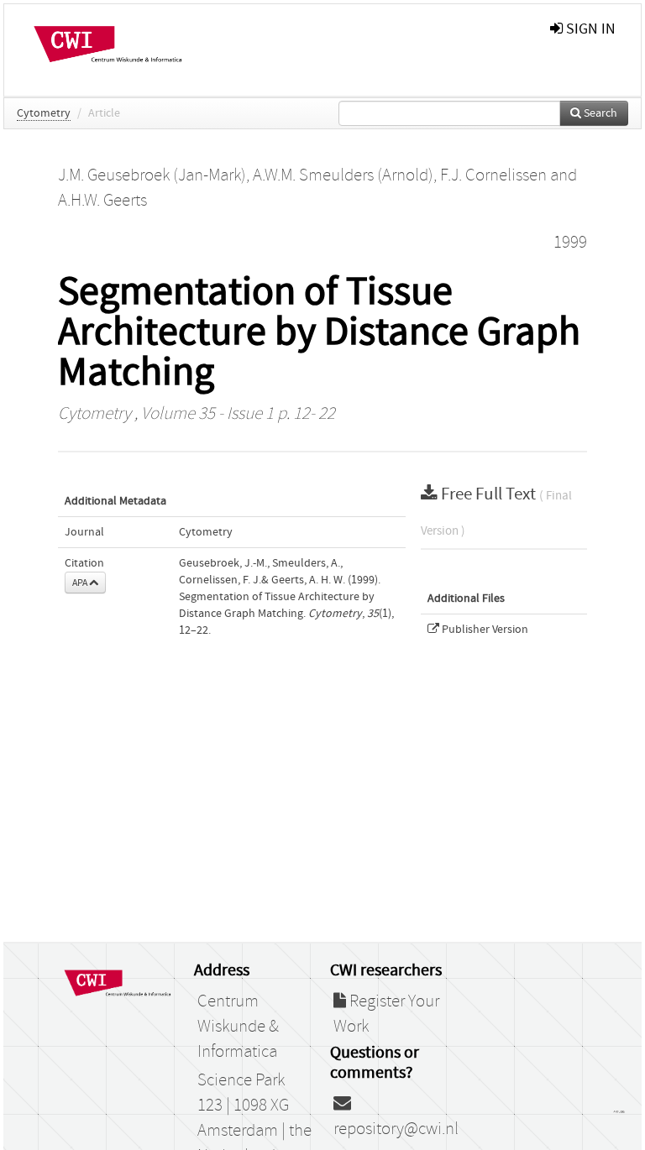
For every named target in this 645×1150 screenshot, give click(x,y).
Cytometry (44, 113)
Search (599, 113)
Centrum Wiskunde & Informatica (238, 1026)
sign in (589, 29)
